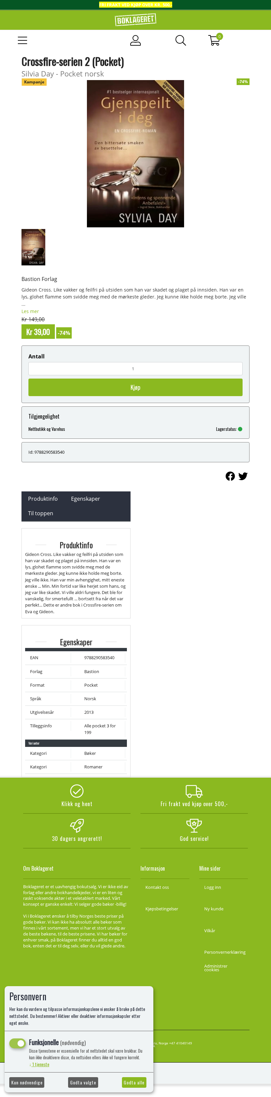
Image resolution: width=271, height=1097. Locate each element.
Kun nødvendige (27, 1082)
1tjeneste (39, 1064)
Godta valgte (83, 1082)
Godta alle (134, 1082)
